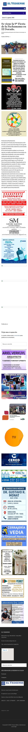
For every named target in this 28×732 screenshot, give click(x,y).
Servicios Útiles (7, 13)
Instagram (3, 677)
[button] (24, 8)
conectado (17, 335)
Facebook (3, 674)
